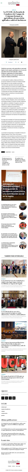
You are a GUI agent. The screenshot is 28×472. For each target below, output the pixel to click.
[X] (10, 398)
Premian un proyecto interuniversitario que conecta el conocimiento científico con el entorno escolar (7, 161)
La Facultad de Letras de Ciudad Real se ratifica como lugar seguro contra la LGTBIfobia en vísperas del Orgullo (12, 282)
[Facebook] (2, 398)
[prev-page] (22, 172)
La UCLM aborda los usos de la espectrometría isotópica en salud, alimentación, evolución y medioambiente (9, 206)
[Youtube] (13, 398)
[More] (21, 62)
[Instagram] (6, 398)
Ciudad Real (8, 152)
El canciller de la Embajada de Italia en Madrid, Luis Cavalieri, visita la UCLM (20, 160)
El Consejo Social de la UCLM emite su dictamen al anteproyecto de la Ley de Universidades (8, 225)
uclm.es (14, 9)
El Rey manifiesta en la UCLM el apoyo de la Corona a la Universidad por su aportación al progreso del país (14, 449)
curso (13, 152)
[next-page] (24, 172)
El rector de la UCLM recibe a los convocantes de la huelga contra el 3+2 (12, 453)
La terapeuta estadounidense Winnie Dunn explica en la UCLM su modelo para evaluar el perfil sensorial (13, 444)
